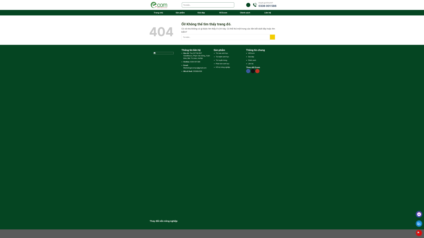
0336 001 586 (195, 62)
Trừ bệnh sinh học (222, 57)
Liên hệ (267, 13)
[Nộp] (232, 5)
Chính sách (245, 13)
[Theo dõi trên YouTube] (257, 71)
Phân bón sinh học (222, 64)
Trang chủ (158, 13)
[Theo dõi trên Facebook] (248, 71)
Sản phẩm (180, 13)
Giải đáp (201, 13)
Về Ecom (223, 13)
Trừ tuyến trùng (221, 60)
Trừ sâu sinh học (222, 53)
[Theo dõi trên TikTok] (253, 71)
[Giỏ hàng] (248, 5)
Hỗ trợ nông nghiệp (223, 67)
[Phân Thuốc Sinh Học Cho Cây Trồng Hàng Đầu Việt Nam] (164, 5)
